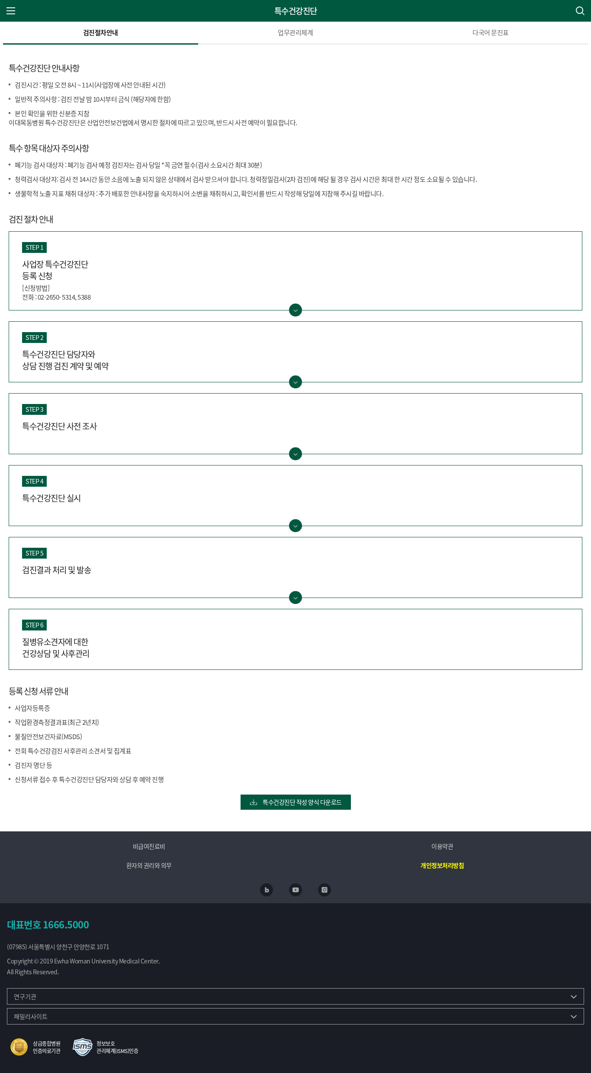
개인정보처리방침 (442, 865)
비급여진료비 (149, 846)
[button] (33, 1047)
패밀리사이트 (31, 1016)
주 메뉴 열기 (11, 11)
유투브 (295, 889)
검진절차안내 (100, 32)
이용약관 (442, 846)
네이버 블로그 (266, 889)
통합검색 (580, 11)
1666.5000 (66, 924)
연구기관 (25, 996)
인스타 (324, 889)
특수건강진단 (295, 11)
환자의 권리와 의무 (149, 865)
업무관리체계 (295, 32)
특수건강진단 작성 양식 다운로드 (302, 802)
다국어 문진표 (490, 32)
